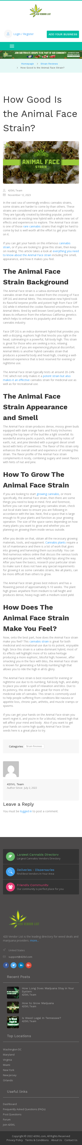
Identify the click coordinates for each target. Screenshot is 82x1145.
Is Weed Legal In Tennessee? (41, 1018)
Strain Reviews (49, 63)
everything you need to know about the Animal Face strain (41, 253)
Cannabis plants (55, 542)
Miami (6, 1064)
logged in (26, 811)
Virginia (7, 1059)
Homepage (27, 63)
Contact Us (70, 1140)
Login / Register (23, 34)
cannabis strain (39, 641)
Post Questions (12, 1114)
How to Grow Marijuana (38, 1003)
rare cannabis (32, 226)
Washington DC (12, 1049)
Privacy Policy (15, 1140)
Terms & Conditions (37, 1140)
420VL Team (15, 784)
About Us (56, 1140)
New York (8, 1070)
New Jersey (10, 1075)
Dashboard (10, 1104)
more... (34, 940)
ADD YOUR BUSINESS (63, 34)
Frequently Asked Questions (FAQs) (24, 1109)
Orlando (8, 1080)
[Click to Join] (41, 54)
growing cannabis (48, 494)
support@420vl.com (20, 956)
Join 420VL (9, 1124)
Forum (7, 1119)
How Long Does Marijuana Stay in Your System (48, 990)
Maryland (9, 1054)
